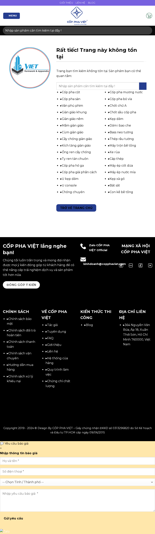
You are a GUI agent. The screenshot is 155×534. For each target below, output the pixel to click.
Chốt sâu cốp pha (123, 112)
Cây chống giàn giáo (77, 139)
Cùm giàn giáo (72, 132)
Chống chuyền (73, 192)
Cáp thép (117, 159)
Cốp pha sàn (71, 99)
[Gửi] (147, 30)
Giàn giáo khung (74, 112)
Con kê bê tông (121, 192)
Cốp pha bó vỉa (121, 99)
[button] (11, 16)
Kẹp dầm (116, 119)
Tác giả (52, 325)
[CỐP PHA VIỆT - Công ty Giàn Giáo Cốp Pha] (77, 16)
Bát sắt (115, 185)
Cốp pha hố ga (73, 165)
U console (69, 185)
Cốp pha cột (71, 92)
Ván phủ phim (72, 105)
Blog (91, 2)
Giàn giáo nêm (72, 119)
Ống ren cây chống (76, 152)
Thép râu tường (122, 139)
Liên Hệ (80, 2)
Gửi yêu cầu (13, 518)
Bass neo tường (121, 132)
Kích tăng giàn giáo (76, 145)
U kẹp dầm (70, 179)
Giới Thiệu (66, 2)
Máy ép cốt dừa (121, 165)
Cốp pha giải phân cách (79, 172)
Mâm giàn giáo (73, 125)
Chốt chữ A (118, 105)
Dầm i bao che (120, 125)
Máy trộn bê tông (123, 145)
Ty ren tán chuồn (75, 159)
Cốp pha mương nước (126, 92)
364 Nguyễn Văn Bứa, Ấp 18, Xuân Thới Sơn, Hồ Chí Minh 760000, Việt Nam (136, 334)
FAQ (50, 338)
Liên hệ (52, 351)
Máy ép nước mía (123, 172)
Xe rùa (115, 152)
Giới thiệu (54, 345)
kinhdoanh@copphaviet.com (104, 264)
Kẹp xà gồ (117, 179)
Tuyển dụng (56, 331)
